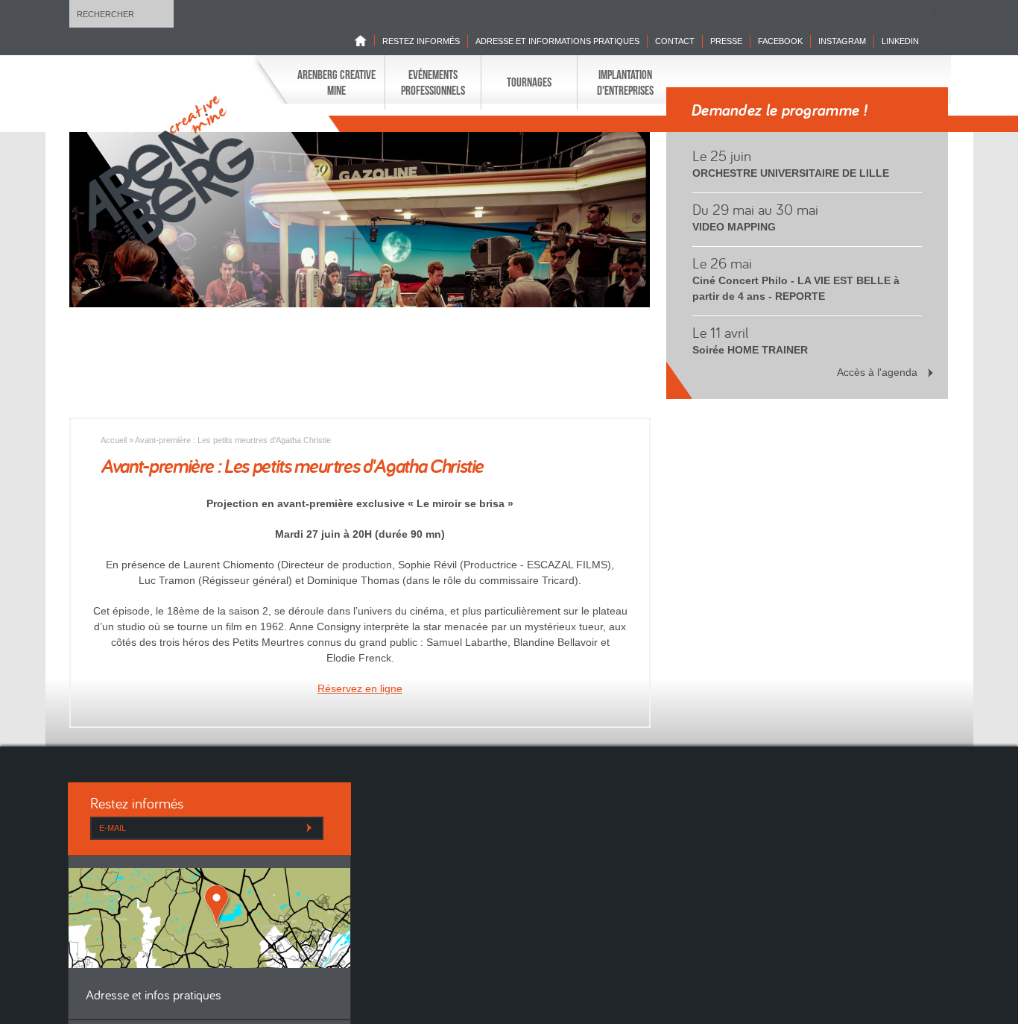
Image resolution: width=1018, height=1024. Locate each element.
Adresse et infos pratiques (153, 996)
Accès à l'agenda (877, 372)
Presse (726, 41)
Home (364, 40)
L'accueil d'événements (477, 130)
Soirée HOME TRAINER (750, 350)
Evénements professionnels (433, 82)
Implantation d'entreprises (625, 82)
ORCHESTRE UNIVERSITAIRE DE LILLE (790, 173)
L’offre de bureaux (470, 130)
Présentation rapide (371, 130)
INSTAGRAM (842, 41)
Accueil (114, 440)
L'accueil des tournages (396, 130)
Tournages (529, 82)
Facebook (780, 41)
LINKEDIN (900, 41)
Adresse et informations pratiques (557, 41)
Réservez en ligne (359, 688)
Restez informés (421, 41)
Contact (675, 41)
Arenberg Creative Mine (336, 82)
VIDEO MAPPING (734, 227)
